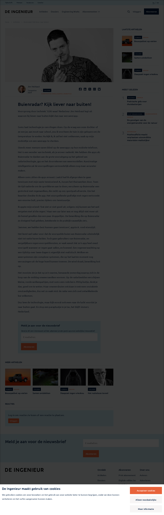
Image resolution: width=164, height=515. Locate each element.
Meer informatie (146, 508)
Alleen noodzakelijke (146, 499)
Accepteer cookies (146, 490)
